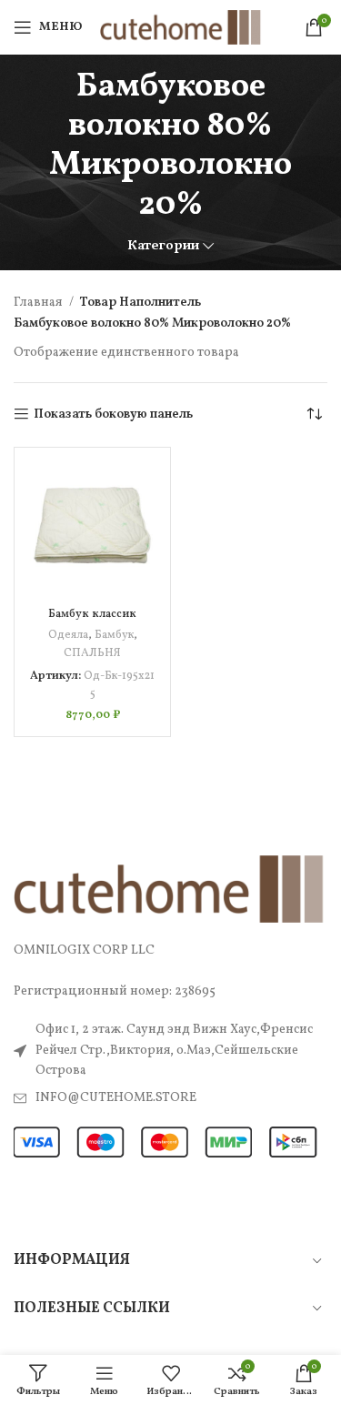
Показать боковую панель (113, 414)
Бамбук (114, 635)
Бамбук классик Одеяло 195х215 (92, 621)
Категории (163, 246)
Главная (39, 302)
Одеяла (68, 635)
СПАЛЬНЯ (92, 653)
